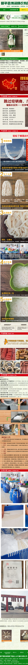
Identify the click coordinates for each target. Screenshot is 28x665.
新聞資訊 (22, 652)
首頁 (4, 9)
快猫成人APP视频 (21, 21)
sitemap (24, 663)
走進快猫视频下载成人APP (14, 11)
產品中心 (24, 9)
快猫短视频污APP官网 (23, 26)
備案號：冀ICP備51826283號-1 (6, 663)
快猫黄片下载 (9, 21)
